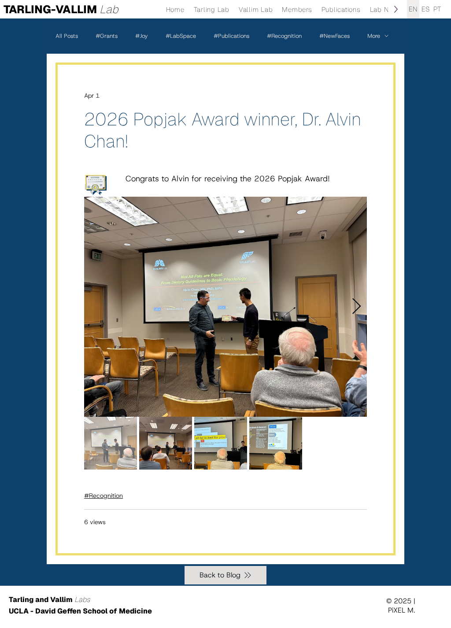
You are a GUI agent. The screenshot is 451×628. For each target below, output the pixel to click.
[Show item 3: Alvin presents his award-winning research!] (220, 443)
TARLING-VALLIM (61, 9)
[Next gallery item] (356, 307)
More (373, 36)
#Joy (141, 36)
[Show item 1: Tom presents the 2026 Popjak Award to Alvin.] (110, 443)
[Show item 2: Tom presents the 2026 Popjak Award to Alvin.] (165, 443)
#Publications (231, 36)
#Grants (107, 36)
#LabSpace (181, 36)
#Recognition (284, 36)
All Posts (66, 36)
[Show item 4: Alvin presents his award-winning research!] (275, 443)
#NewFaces (334, 36)
